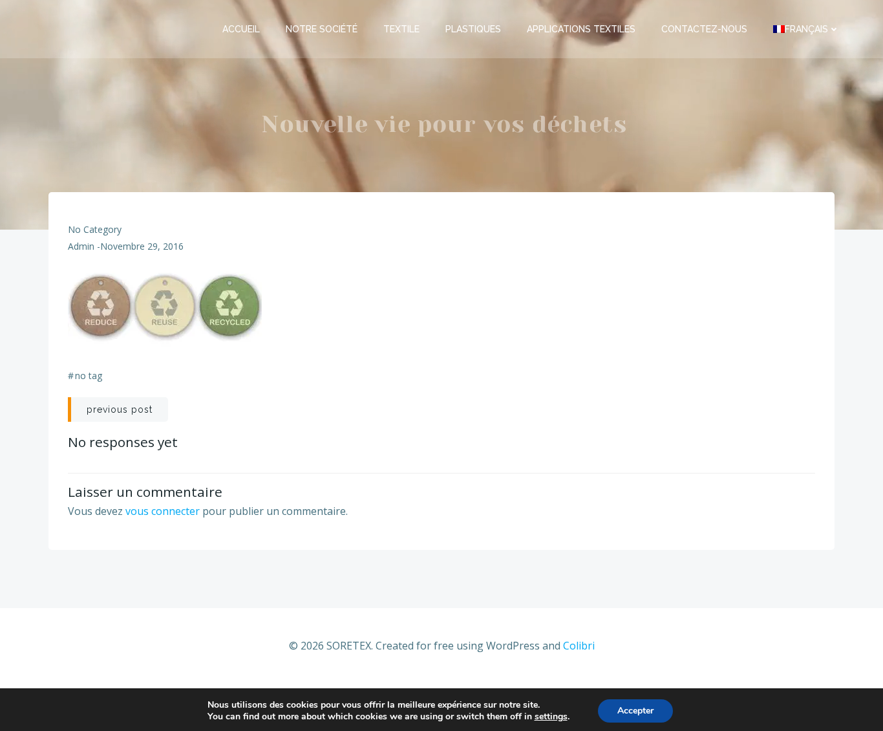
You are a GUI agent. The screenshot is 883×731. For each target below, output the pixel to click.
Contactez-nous (704, 29)
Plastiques (473, 29)
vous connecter (162, 511)
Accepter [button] (635, 710)
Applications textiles (581, 29)
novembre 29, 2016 (142, 246)
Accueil (241, 29)
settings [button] (551, 716)
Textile (401, 29)
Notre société (321, 29)
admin (81, 246)
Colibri (579, 645)
